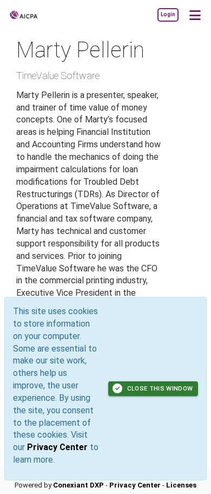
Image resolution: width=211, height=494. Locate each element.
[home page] (40, 15)
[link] (168, 14)
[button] (195, 14)
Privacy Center (57, 447)
